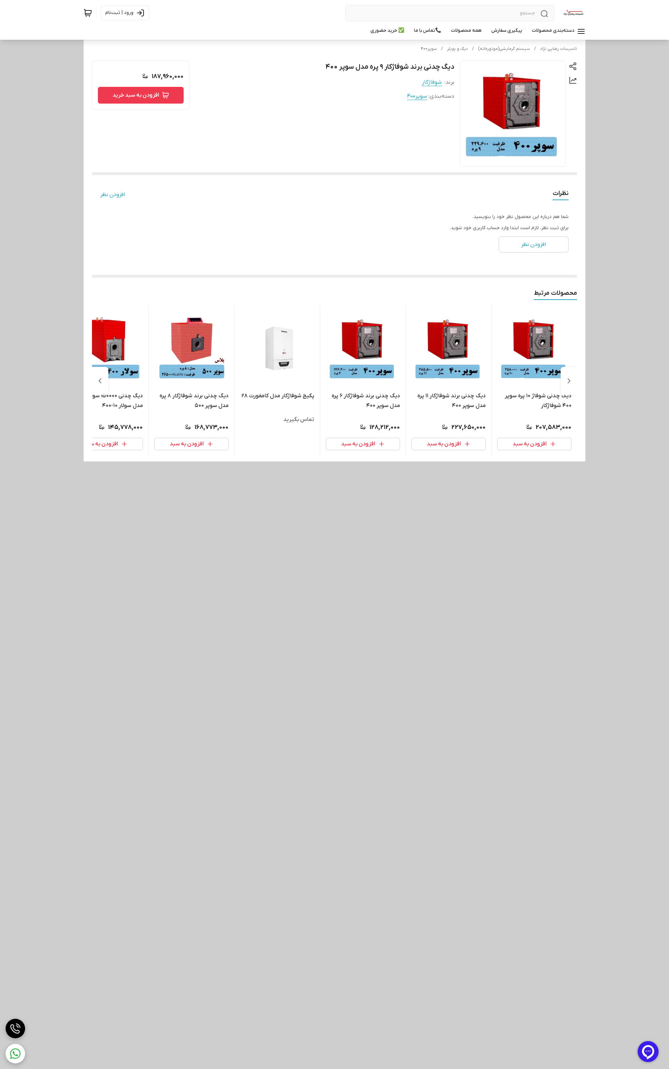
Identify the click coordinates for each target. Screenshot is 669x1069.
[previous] (569, 381)
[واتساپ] (15, 1053)
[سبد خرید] (88, 13)
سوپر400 (429, 49)
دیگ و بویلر (457, 49)
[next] (100, 381)
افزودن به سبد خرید (136, 95)
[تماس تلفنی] (15, 1028)
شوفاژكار (432, 82)
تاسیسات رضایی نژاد (558, 49)
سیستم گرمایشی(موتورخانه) (504, 49)
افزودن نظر (112, 194)
